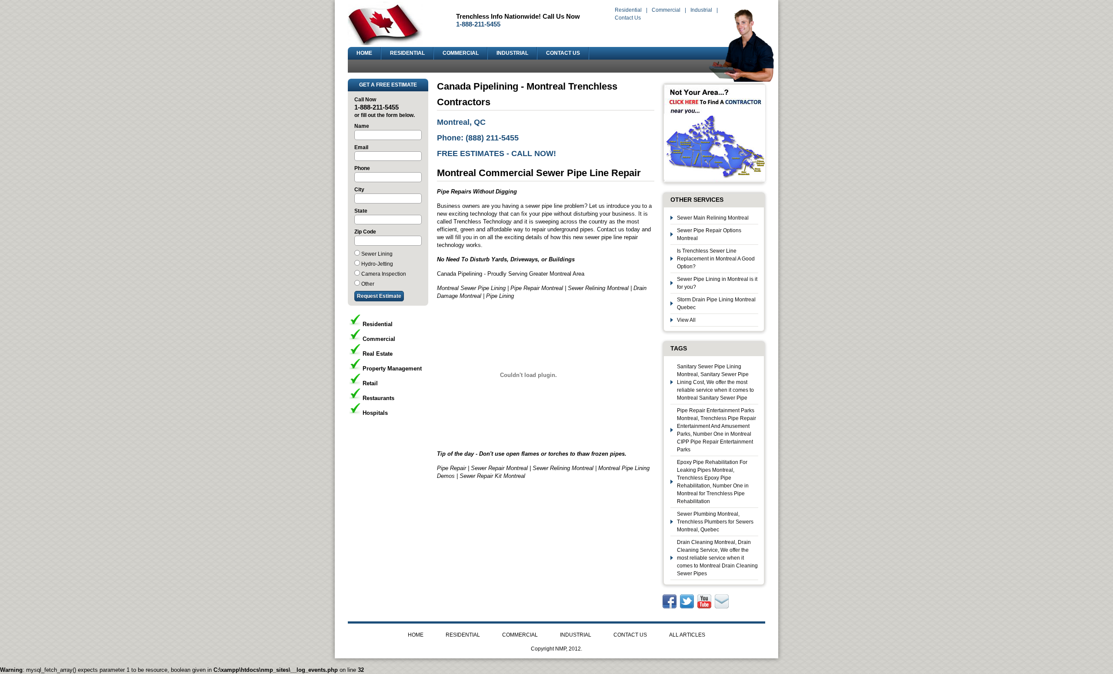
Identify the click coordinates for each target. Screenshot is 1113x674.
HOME (364, 53)
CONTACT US (563, 53)
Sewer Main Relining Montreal (713, 218)
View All (686, 320)
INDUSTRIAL (512, 53)
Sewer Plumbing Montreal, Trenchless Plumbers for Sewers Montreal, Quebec (715, 522)
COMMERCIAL (461, 53)
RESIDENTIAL (407, 53)
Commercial (666, 10)
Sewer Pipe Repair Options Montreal (709, 234)
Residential (628, 10)
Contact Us (628, 18)
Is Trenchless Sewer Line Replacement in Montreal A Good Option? (716, 259)
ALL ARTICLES (687, 635)
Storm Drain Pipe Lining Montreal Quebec (716, 303)
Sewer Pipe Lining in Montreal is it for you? (717, 283)
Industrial (701, 10)
